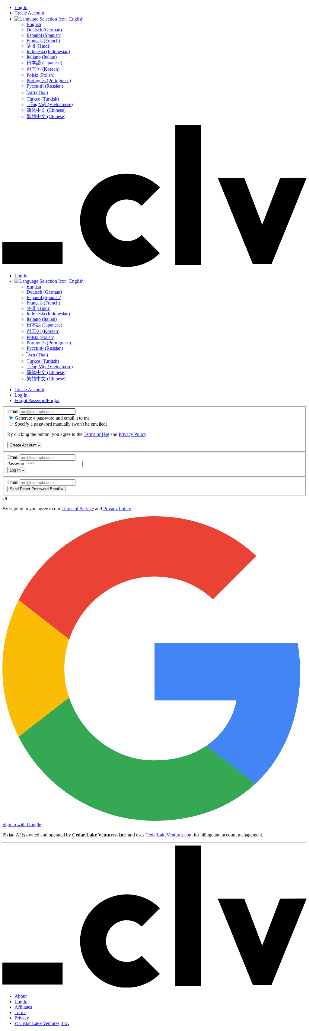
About (20, 996)
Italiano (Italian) (42, 57)
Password (17, 463)
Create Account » (25, 445)
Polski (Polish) (40, 75)
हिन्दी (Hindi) (38, 46)
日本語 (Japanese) (44, 62)
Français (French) (43, 40)
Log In (20, 7)
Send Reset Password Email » (36, 489)
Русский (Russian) (45, 86)
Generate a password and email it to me (52, 417)
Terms (20, 1012)
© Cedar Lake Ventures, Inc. (41, 1023)
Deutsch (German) (44, 29)
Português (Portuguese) (49, 80)
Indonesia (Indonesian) (48, 51)
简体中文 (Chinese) (46, 110)
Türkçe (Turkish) (43, 98)
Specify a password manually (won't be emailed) (60, 424)
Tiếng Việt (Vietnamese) (50, 104)
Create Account (29, 12)
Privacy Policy (132, 434)
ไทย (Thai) (37, 92)
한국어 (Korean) (43, 69)
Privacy (21, 1017)
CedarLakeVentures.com (169, 834)
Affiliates (23, 1007)
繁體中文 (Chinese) (46, 116)
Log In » (17, 470)
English (34, 24)
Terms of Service (78, 508)
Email (13, 411)
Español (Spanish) (44, 35)
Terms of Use (96, 434)
